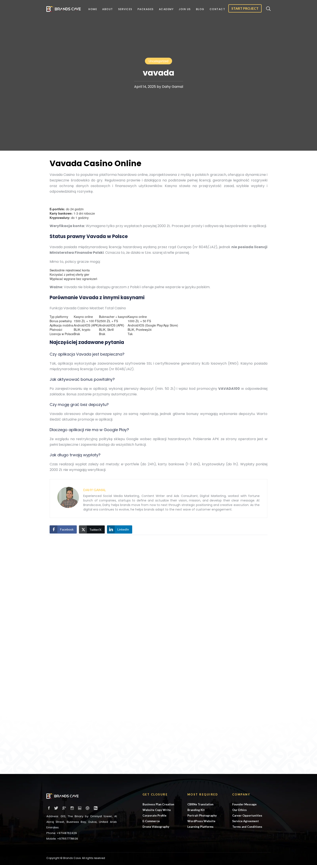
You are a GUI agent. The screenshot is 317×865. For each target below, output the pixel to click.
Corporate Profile (154, 815)
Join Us (185, 9)
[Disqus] (158, 597)
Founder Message (244, 804)
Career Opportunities (247, 815)
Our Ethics (239, 810)
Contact (217, 9)
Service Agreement (245, 821)
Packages (146, 9)
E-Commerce (151, 821)
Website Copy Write (157, 810)
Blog (200, 9)
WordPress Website (201, 821)
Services (125, 9)
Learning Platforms (200, 826)
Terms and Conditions (247, 826)
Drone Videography (156, 826)
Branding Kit (196, 810)
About (107, 9)
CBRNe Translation (200, 804)
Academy (166, 9)
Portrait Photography (202, 815)
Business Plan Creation (158, 804)
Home (92, 9)
